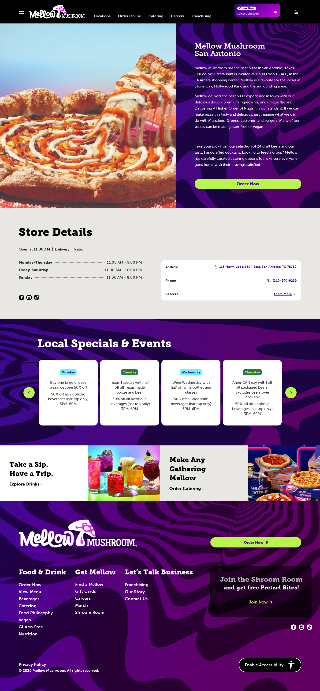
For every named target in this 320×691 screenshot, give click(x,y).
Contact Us (136, 599)
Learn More (283, 294)
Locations (102, 16)
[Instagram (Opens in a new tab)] (29, 297)
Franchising (202, 16)
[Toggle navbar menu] (21, 12)
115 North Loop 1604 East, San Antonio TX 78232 (258, 267)
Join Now (258, 602)
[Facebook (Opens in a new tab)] (21, 297)
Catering (156, 16)
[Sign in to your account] (296, 12)
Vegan (25, 620)
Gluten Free (31, 627)
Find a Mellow (89, 585)
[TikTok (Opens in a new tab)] (36, 297)
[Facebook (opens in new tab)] (293, 627)
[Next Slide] (291, 392)
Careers (177, 16)
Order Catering (185, 488)
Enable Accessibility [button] (264, 665)
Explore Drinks (24, 484)
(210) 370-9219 (285, 280)
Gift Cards (85, 591)
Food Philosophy (36, 613)
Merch (81, 605)
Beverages (29, 599)
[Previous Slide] (29, 392)
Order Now (248, 183)
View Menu (30, 592)
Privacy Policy (32, 664)
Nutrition (28, 634)
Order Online (129, 16)
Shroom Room (89, 612)
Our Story (135, 592)
